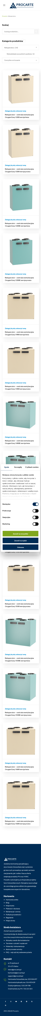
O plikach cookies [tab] (32, 467)
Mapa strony (10, 920)
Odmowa (20, 547)
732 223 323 (27, 989)
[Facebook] (5, 1001)
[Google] (32, 1001)
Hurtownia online (12, 900)
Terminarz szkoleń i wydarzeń (16, 943)
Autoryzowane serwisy (14, 949)
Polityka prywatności (13, 915)
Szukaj (36, 31)
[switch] (36, 511)
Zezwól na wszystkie (20, 534)
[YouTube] (16, 1001)
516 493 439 (30, 982)
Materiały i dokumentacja (15, 946)
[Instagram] (11, 1001)
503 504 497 (32, 979)
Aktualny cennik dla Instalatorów (17, 940)
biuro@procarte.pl (14, 969)
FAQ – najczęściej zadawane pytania (19, 952)
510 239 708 (25, 985)
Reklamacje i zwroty (13, 912)
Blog (7, 903)
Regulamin (9, 917)
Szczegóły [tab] (18, 467)
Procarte (4, 16)
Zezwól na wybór (20, 541)
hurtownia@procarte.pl (16, 973)
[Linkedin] (21, 1001)
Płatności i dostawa (13, 909)
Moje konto (10, 906)
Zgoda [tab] (6, 467)
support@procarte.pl (15, 976)
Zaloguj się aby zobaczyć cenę (15, 111)
